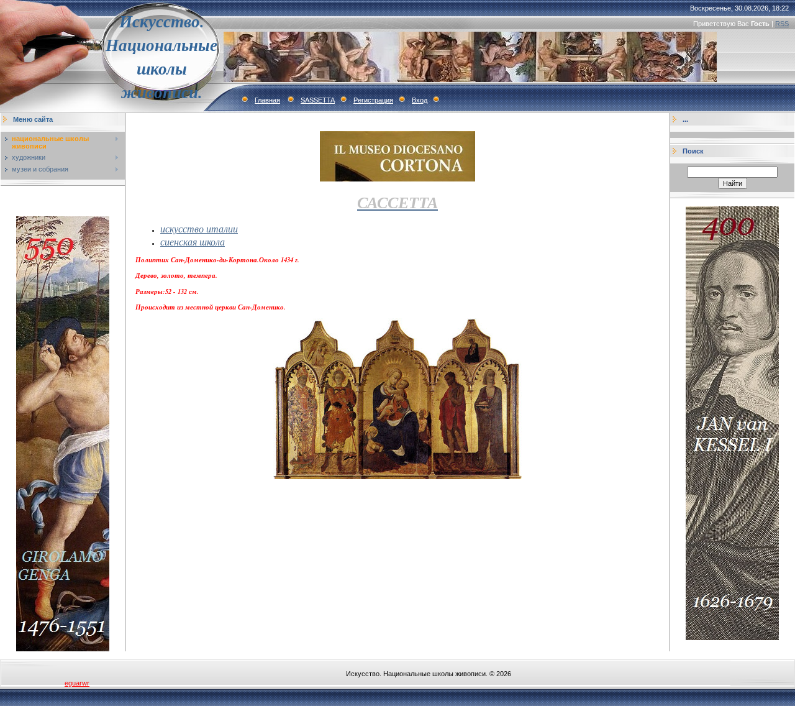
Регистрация (373, 100)
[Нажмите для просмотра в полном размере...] (397, 476)
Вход (419, 100)
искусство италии (199, 228)
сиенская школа (192, 241)
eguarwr (77, 683)
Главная (267, 100)
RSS (782, 23)
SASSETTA (318, 100)
